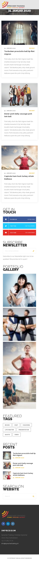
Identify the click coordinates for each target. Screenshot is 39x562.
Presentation (24, 429)
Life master (9, 429)
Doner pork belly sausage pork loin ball (23, 464)
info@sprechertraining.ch (10, 543)
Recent (32, 48)
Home (12, 14)
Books (7, 425)
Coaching (26, 425)
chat (16, 425)
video (17, 434)
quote (7, 434)
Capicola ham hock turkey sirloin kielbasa (23, 474)
